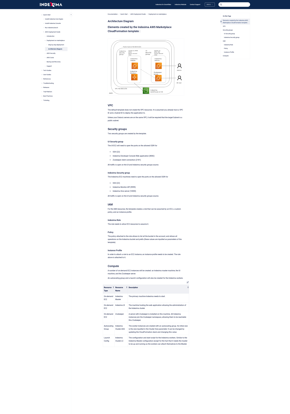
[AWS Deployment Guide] (43, 32)
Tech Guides (47, 70)
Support (49, 66)
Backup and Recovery (53, 62)
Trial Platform (47, 92)
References (47, 79)
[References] (42, 79)
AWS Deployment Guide (52, 32)
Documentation (113, 14)
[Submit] (221, 4)
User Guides (47, 74)
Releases (46, 87)
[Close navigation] (71, 14)
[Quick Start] (42, 15)
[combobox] (234, 4)
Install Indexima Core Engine (54, 19)
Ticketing (46, 100)
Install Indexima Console (53, 23)
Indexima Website (180, 4)
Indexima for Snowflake (163, 4)
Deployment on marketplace (56, 40)
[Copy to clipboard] (107, 27)
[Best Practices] (42, 96)
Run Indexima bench (51, 27)
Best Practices (48, 96)
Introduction (50, 36)
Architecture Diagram (55, 49)
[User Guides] (42, 75)
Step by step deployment (56, 45)
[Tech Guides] (42, 70)
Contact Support (195, 4)
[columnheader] (108, 289)
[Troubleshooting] (42, 83)
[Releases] (42, 87)
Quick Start (46, 15)
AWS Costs (50, 57)
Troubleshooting (48, 83)
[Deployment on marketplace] (45, 40)
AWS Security (51, 53)
